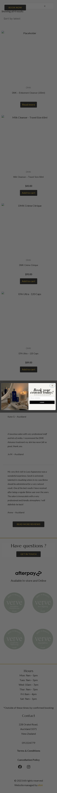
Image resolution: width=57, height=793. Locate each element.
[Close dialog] (52, 385)
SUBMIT (42, 402)
